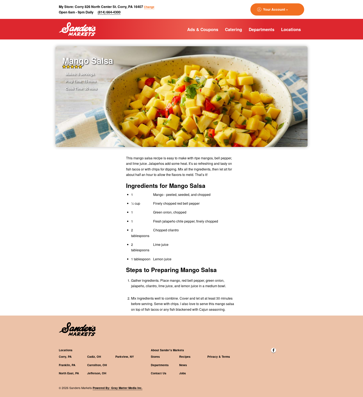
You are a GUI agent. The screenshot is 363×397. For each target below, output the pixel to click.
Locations (291, 29)
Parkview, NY (124, 357)
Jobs (182, 373)
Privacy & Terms (218, 357)
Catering (233, 29)
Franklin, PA (67, 365)
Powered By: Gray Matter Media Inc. (117, 388)
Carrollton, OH (97, 365)
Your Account (274, 9)
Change (149, 7)
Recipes (185, 357)
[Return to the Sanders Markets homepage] (77, 29)
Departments (261, 29)
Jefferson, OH (96, 373)
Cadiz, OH (94, 357)
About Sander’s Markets (167, 350)
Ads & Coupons (202, 29)
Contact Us (158, 373)
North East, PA (69, 373)
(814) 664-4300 (109, 12)
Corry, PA (65, 357)
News (183, 365)
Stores (155, 357)
